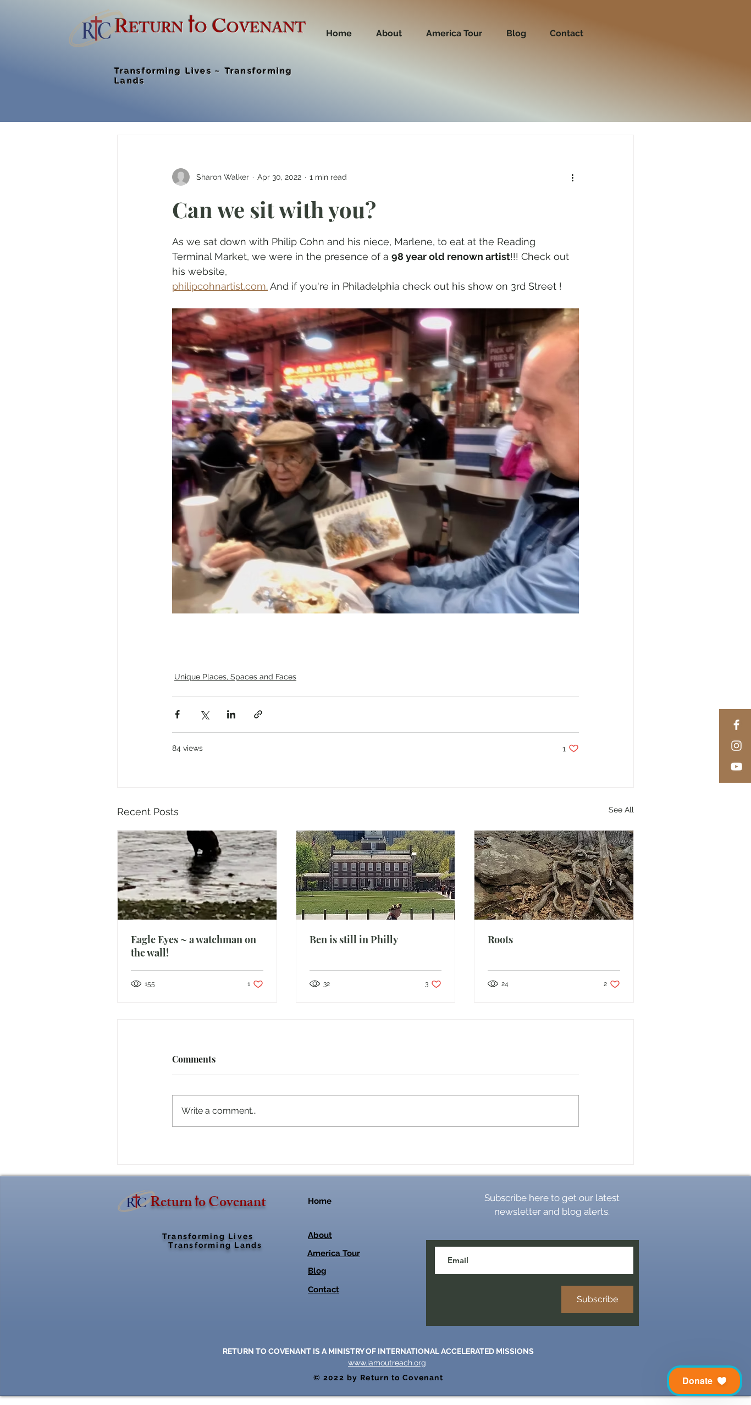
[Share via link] (258, 714)
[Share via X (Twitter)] (204, 714)
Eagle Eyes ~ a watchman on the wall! (193, 946)
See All (621, 809)
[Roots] (553, 875)
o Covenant (232, 1203)
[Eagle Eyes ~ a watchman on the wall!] (197, 875)
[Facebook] (736, 725)
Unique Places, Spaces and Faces (235, 676)
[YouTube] (736, 766)
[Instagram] (736, 746)
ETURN (156, 30)
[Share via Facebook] (177, 714)
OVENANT (266, 30)
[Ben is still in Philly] (375, 875)
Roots (500, 939)
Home (320, 1201)
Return (172, 1203)
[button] (704, 1380)
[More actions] (572, 177)
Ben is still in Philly (354, 939)
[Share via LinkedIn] (231, 714)
